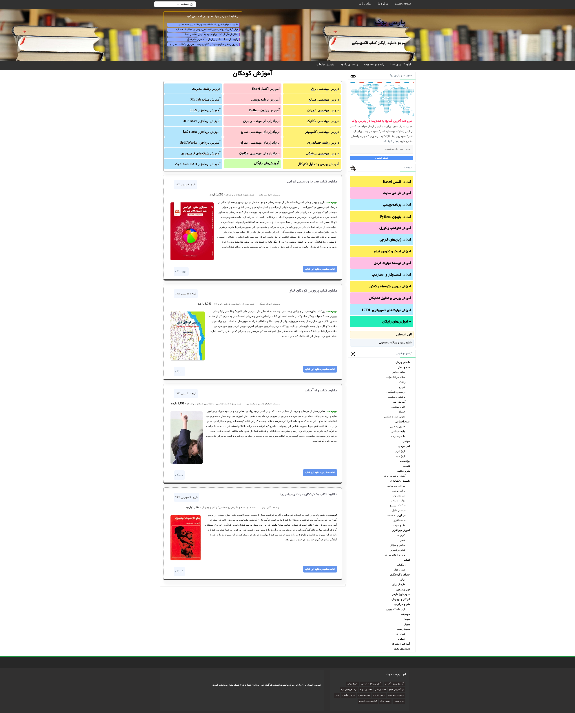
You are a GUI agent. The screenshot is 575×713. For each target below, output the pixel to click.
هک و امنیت (399, 525)
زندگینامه (400, 564)
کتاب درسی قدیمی (368, 701)
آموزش (397, 182)
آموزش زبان (399, 401)
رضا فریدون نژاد (348, 690)
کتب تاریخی (404, 446)
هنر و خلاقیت (403, 470)
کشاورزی (400, 633)
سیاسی (406, 441)
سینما (407, 619)
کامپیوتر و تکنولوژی (400, 480)
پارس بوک (385, 701)
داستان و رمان (403, 362)
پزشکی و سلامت (396, 396)
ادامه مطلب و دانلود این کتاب (320, 269)
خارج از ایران (398, 584)
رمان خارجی (379, 695)
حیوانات (401, 638)
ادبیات (407, 559)
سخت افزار (399, 520)
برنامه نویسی (398, 490)
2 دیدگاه (179, 475)
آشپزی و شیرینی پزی (394, 475)
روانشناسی (404, 461)
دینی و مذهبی (403, 589)
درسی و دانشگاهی (396, 392)
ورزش (407, 624)
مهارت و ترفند (398, 500)
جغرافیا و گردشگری (400, 574)
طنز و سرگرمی (402, 604)
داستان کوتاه (366, 690)
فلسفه (406, 466)
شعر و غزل (399, 569)
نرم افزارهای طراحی (394, 554)
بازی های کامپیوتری (395, 609)
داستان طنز (380, 690)
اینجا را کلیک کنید (390, 141)
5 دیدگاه (179, 571)
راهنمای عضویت (374, 64)
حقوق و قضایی (397, 426)
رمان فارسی (364, 695)
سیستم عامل (398, 510)
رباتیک (402, 382)
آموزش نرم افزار (401, 530)
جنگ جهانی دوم (396, 690)
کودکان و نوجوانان (400, 599)
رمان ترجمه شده (396, 695)
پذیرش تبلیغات (325, 64)
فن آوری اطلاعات (396, 515)
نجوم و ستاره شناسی (394, 416)
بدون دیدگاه (181, 271)
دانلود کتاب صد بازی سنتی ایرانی (312, 182)
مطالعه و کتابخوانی (395, 377)
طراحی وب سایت (396, 485)
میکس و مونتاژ (398, 545)
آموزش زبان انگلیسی (371, 684)
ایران (402, 579)
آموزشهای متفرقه (401, 643)
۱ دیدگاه (179, 371)
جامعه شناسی (398, 431)
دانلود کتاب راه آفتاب (321, 391)
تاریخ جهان (400, 456)
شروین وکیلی (349, 695)
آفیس (402, 540)
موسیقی (405, 614)
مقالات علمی (398, 372)
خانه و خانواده (398, 436)
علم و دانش (404, 367)
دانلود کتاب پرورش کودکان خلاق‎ (313, 291)
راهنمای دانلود (349, 64)
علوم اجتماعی (402, 421)
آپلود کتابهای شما (400, 64)
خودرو (402, 387)
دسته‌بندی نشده (402, 648)
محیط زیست (403, 628)
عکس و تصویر (398, 549)
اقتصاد (402, 411)
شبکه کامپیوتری (397, 505)
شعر (337, 695)
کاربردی (401, 535)
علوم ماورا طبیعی (401, 594)
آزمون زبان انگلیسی (394, 684)
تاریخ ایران (400, 451)
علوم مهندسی (398, 406)
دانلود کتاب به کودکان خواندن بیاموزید (308, 494)
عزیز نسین (399, 701)
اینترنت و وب (398, 495)
